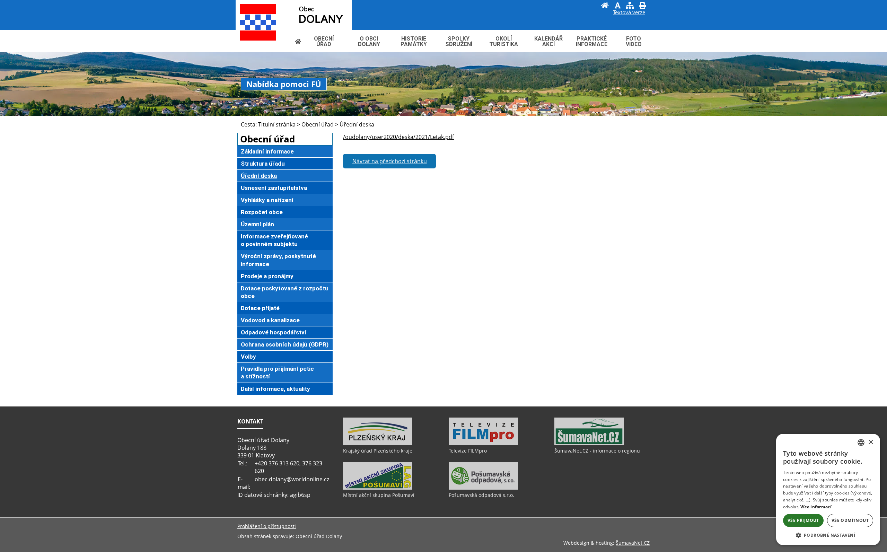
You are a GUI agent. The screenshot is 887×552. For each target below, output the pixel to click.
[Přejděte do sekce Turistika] (298, 41)
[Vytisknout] (642, 6)
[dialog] (828, 489)
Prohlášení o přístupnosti (266, 526)
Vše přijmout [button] (803, 520)
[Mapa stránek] (630, 6)
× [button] (870, 442)
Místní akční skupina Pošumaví (378, 495)
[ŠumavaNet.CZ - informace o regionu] (589, 443)
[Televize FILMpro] (483, 443)
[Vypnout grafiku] (617, 6)
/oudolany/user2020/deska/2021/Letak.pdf (398, 137)
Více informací (816, 507)
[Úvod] (605, 6)
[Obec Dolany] (305, 14)
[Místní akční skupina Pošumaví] (377, 488)
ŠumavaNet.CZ (633, 543)
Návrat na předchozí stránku (389, 161)
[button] (828, 535)
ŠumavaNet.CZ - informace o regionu (597, 450)
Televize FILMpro (468, 450)
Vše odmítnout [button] (850, 520)
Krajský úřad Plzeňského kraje (377, 450)
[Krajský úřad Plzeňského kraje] (377, 443)
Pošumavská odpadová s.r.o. (481, 495)
